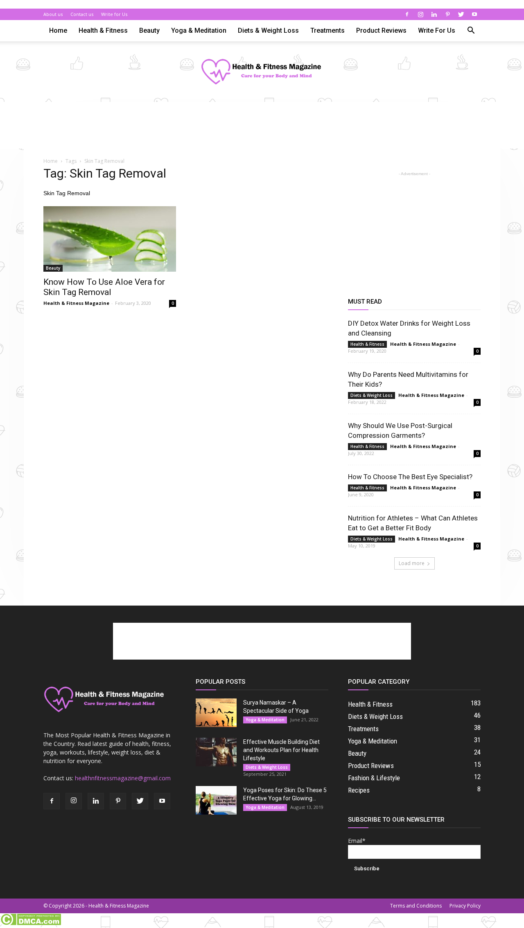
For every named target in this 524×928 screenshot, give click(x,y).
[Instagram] (420, 14)
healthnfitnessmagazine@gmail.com (123, 778)
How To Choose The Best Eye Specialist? (410, 477)
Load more (412, 563)
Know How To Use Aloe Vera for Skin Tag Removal (104, 287)
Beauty (149, 30)
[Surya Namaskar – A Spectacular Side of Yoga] (216, 712)
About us (53, 14)
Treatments (327, 30)
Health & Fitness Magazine (76, 303)
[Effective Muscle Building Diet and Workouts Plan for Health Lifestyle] (216, 752)
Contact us (81, 14)
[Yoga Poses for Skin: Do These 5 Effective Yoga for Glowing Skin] (216, 800)
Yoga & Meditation (198, 30)
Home (58, 30)
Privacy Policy (465, 905)
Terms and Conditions (416, 905)
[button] (471, 31)
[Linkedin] (434, 14)
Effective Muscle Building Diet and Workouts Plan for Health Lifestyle (281, 750)
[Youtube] (474, 14)
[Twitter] (461, 14)
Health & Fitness (103, 30)
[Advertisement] (262, 130)
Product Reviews (381, 30)
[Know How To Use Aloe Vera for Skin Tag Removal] (109, 239)
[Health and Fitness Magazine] (262, 72)
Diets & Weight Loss (268, 30)
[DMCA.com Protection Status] (30, 923)
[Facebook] (407, 14)
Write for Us (114, 14)
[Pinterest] (447, 14)
